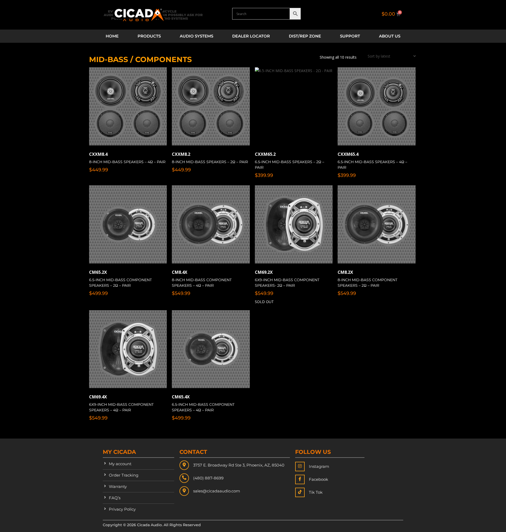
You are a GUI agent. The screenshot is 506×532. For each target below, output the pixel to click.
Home (112, 36)
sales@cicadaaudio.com (216, 490)
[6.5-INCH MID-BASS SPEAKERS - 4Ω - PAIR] (377, 106)
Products (149, 36)
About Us (389, 36)
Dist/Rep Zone (305, 36)
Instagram (319, 466)
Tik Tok (316, 492)
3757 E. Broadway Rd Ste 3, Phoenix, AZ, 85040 (238, 465)
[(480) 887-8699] (184, 478)
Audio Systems (196, 36)
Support (350, 36)
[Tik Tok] (300, 492)
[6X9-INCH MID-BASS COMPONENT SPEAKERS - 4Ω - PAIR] (128, 349)
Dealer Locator (251, 36)
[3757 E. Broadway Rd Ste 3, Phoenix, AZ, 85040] (184, 465)
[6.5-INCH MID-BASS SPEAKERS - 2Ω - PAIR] (294, 106)
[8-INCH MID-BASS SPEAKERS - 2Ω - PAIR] (211, 106)
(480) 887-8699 (208, 478)
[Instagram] (300, 466)
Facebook (318, 479)
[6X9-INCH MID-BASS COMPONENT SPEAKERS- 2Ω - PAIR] (294, 224)
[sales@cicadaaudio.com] (184, 491)
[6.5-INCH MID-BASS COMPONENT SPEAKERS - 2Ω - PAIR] (128, 224)
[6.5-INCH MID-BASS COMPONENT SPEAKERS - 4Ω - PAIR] (211, 349)
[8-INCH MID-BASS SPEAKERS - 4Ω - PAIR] (128, 106)
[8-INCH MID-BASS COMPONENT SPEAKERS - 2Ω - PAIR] (377, 224)
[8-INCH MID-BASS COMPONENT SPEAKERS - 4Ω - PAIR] (211, 224)
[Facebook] (300, 479)
